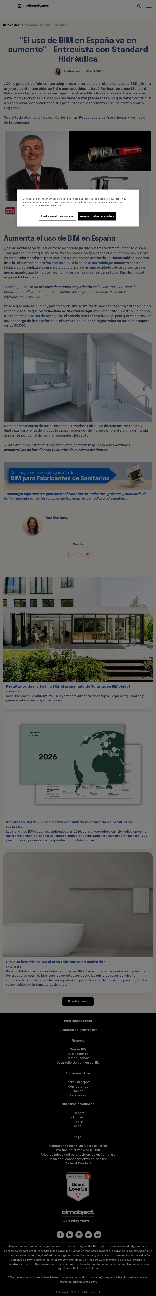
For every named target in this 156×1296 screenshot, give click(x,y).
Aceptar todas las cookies (97, 216)
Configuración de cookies (57, 216)
